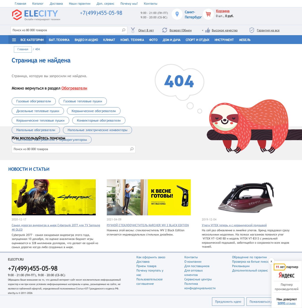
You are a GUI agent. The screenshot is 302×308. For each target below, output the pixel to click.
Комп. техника (132, 40)
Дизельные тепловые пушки (37, 111)
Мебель (244, 40)
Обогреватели (74, 88)
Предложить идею (228, 301)
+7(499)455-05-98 (101, 13)
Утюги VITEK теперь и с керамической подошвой (234, 225)
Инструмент (224, 40)
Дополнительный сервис (250, 270)
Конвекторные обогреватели (99, 120)
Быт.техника (59, 40)
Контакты (150, 3)
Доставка (56, 3)
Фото (153, 40)
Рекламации (241, 266)
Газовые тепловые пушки (82, 101)
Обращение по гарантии (249, 257)
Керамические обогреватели (94, 111)
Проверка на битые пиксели (252, 261)
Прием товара (146, 266)
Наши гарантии (79, 3)
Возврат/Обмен (181, 30)
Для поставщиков (196, 266)
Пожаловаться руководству (269, 301)
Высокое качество (225, 30)
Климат (109, 40)
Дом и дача (171, 40)
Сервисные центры (198, 279)
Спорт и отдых (197, 40)
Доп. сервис (105, 3)
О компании (192, 261)
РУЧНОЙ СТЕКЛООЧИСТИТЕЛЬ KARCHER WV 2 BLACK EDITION (148, 225)
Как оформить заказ (150, 257)
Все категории (32, 40)
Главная (20, 3)
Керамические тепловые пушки (40, 120)
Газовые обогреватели (33, 101)
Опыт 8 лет (146, 30)
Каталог (38, 3)
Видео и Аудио (86, 40)
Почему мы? (129, 3)
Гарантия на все (268, 30)
